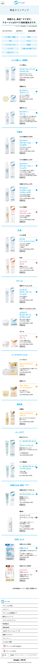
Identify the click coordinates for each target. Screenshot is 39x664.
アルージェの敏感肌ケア (10, 613)
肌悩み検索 (31, 31)
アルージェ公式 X (11, 651)
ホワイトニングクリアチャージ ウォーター (28, 517)
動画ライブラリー (8, 634)
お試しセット (24, 548)
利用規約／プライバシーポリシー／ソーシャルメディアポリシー (23, 655)
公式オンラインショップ (10, 631)
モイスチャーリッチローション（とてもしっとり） (25, 190)
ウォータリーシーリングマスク (26, 386)
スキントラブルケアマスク (26, 365)
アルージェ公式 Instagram (13, 646)
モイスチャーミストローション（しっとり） (26, 165)
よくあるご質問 (7, 642)
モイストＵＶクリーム (27, 494)
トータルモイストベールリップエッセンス (28, 467)
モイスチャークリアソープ (24, 91)
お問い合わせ (4, 655)
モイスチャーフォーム (24, 113)
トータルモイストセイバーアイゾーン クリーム (28, 443)
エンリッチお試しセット (24, 571)
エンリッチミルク (23, 263)
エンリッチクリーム (23, 337)
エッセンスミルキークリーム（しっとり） (26, 292)
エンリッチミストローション (25, 212)
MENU (2, 2)
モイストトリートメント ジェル (27, 240)
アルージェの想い (8, 606)
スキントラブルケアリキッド (26, 414)
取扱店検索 (6, 627)
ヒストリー (6, 609)
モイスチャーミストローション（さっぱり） (26, 142)
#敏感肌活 (6, 624)
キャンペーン (6, 638)
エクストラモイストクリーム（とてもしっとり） (25, 314)
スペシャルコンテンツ (9, 620)
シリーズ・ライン (7, 31)
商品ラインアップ (8, 616)
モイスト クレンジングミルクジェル (27, 70)
